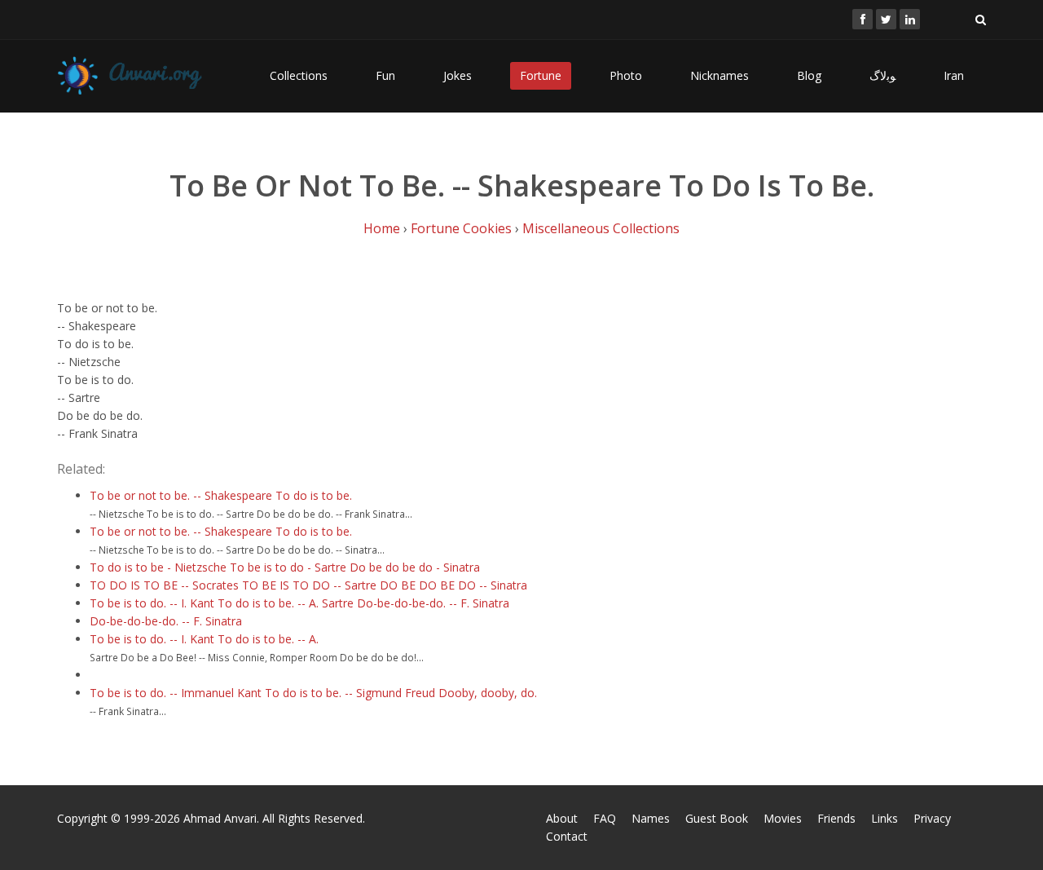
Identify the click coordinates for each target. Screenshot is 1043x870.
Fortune (540, 75)
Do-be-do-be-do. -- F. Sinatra (166, 621)
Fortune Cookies (461, 228)
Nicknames (719, 75)
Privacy (932, 818)
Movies (783, 818)
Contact (567, 836)
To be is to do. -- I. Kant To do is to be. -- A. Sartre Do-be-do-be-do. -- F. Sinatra (299, 603)
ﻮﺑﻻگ (882, 75)
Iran (954, 75)
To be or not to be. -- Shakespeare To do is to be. (221, 495)
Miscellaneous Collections (601, 228)
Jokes (457, 75)
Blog (809, 75)
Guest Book (716, 818)
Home (381, 228)
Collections (299, 75)
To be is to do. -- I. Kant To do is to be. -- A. (204, 639)
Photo (626, 75)
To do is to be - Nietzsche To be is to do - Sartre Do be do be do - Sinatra (285, 567)
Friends (836, 818)
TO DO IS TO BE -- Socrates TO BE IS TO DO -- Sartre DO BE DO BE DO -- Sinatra (308, 585)
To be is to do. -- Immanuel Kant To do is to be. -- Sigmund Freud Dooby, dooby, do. (313, 692)
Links (884, 818)
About (562, 818)
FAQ (604, 818)
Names (651, 818)
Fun (385, 75)
